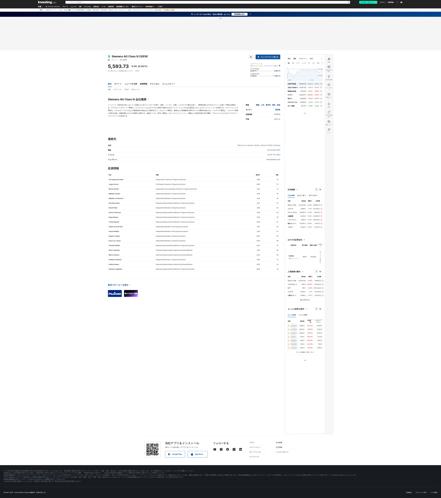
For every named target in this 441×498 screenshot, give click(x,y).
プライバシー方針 (421, 492)
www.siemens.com (273, 159)
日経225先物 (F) (293, 87)
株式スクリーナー (137, 6)
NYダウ (290, 95)
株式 (41, 10)
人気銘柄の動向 (294, 271)
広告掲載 (279, 447)
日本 (60, 10)
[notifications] (397, 2)
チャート (118, 84)
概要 (109, 89)
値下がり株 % (313, 195)
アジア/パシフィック (139, 10)
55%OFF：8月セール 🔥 (368, 2)
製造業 (277, 110)
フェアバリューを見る (271, 66)
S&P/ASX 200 (292, 102)
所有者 (126, 89)
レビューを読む (320, 256)
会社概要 (279, 442)
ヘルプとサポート (282, 452)
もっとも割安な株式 (296, 309)
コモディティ (303, 58)
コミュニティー (168, 84)
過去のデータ (135, 89)
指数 (294, 58)
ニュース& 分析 (130, 84)
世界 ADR (96, 10)
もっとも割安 (292, 315)
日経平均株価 (292, 84)
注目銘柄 (291, 189)
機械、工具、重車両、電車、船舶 (268, 105)
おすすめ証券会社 (295, 240)
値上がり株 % (301, 195)
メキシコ (277, 119)
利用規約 (409, 492)
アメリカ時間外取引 (78, 10)
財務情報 (143, 84)
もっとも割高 (303, 315)
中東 (129, 10)
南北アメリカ (113, 10)
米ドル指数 (291, 106)
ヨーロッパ (122, 10)
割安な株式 (158, 10)
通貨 (289, 58)
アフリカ (150, 10)
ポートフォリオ (255, 452)
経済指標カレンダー (122, 6)
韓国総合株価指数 (293, 91)
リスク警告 (433, 492)
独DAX (290, 98)
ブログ (251, 442)
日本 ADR (104, 10)
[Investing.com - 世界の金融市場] (47, 2)
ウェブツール (254, 457)
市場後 (89, 10)
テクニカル (154, 84)
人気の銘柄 (291, 195)
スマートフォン (255, 447)
